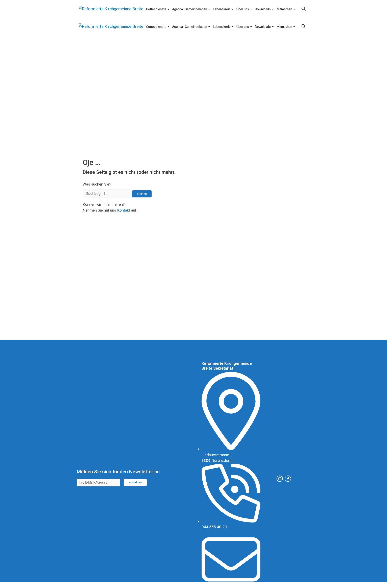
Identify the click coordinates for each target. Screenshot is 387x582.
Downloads (263, 9)
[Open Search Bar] (303, 9)
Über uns (242, 9)
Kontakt (123, 210)
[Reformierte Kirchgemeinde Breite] (111, 9)
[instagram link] (280, 479)
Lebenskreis (222, 9)
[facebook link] (288, 479)
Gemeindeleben (196, 9)
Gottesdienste (156, 9)
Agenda (177, 9)
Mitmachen (284, 9)
